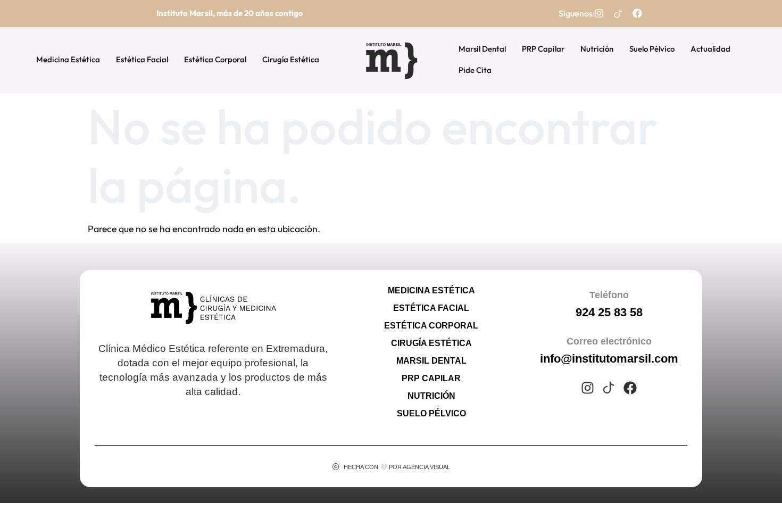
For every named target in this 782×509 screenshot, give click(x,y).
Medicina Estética (68, 59)
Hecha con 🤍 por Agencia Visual (397, 467)
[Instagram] (599, 13)
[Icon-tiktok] (618, 13)
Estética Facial (142, 59)
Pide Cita (475, 70)
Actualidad (710, 49)
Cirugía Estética (290, 59)
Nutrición (596, 49)
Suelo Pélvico (652, 49)
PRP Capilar (543, 49)
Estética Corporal (215, 59)
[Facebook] (637, 13)
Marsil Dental (482, 49)
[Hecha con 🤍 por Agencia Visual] (336, 467)
